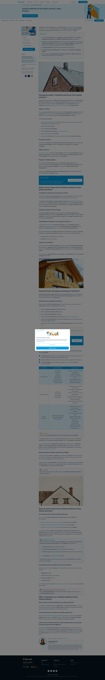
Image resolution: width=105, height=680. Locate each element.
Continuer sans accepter (40, 330)
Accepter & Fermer (52, 348)
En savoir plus (52, 344)
